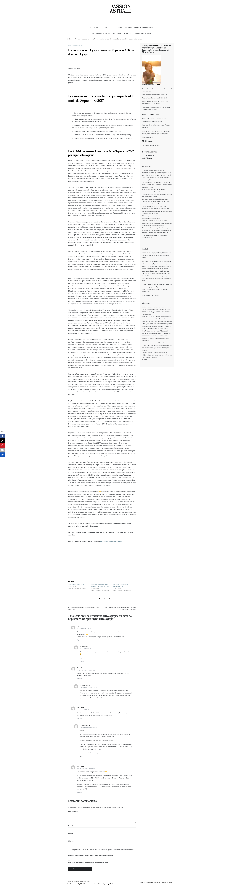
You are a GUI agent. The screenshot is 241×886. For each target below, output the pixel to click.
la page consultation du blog (111, 541)
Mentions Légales (167, 882)
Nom (70, 826)
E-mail (71, 833)
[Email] (2, 450)
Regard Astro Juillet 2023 (76, 584)
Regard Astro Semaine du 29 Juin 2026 (154, 98)
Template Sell (109, 884)
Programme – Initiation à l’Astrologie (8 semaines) (111, 33)
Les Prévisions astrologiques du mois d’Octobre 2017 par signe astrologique (120, 608)
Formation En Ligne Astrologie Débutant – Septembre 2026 (137, 22)
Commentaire (73, 811)
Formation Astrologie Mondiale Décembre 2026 (134, 27)
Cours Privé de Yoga (143, 33)
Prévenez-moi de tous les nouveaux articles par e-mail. (88, 862)
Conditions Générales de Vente (150, 882)
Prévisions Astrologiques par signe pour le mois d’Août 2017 (83, 608)
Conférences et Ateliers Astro (100, 27)
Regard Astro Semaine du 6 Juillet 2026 (154, 95)
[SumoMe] (2, 454)
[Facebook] (2, 436)
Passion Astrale (120, 9)
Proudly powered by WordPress (77, 884)
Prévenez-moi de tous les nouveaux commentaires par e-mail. (90, 855)
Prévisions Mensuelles (75, 46)
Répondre (79, 640)
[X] (2, 440)
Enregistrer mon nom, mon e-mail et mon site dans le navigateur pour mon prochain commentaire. (102, 850)
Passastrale (84, 59)
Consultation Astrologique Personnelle (94, 22)
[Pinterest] (2, 445)
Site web (71, 841)
